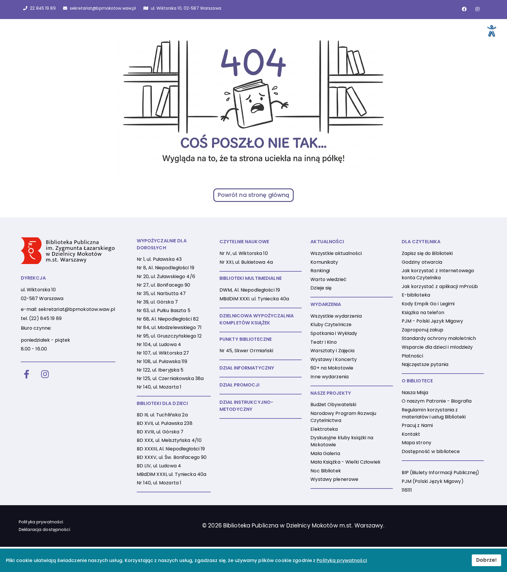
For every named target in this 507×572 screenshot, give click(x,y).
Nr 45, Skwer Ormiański (246, 350)
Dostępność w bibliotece (431, 451)
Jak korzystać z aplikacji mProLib (440, 286)
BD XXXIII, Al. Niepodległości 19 (171, 448)
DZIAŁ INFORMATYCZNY (246, 368)
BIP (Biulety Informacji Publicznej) (440, 472)
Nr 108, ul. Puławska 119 (162, 361)
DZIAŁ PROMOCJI (239, 385)
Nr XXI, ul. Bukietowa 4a (246, 262)
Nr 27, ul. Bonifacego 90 (163, 285)
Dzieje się (321, 288)
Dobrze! (486, 560)
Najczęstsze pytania (425, 364)
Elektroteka (324, 429)
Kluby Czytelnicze (330, 324)
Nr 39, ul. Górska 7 (157, 302)
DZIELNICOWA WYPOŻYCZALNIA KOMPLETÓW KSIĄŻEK (256, 319)
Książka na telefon (423, 312)
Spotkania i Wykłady (333, 333)
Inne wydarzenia (329, 376)
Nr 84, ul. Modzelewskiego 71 (169, 327)
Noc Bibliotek (325, 470)
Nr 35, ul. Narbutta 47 (161, 293)
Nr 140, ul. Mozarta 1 (159, 387)
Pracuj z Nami (417, 425)
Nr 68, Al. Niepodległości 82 (168, 319)
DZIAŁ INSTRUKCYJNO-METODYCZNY (246, 406)
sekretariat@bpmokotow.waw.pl (76, 309)
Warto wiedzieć (328, 279)
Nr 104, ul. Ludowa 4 (159, 344)
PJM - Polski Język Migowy (432, 321)
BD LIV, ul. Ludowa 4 (159, 465)
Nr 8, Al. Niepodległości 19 (165, 267)
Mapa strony (416, 442)
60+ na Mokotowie (331, 368)
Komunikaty (324, 262)
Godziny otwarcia (422, 262)
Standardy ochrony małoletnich (439, 338)
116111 (407, 490)
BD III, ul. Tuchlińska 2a (162, 414)
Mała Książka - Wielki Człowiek (345, 462)
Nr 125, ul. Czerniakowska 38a (170, 378)
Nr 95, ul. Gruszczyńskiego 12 (169, 336)
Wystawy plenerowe (334, 479)
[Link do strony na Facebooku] (464, 9)
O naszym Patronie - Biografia (436, 401)
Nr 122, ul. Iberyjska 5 (160, 370)
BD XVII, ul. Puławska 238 (164, 423)
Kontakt (411, 434)
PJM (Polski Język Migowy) (433, 481)
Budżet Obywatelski (333, 404)
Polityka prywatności (41, 522)
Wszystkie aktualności (336, 253)
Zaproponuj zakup (423, 329)
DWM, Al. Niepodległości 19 (249, 290)
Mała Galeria (325, 453)
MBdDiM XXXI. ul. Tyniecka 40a (254, 298)
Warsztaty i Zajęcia (332, 350)
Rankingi (320, 270)
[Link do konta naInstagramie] (477, 9)
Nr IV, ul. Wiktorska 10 (243, 253)
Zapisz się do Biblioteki (427, 253)
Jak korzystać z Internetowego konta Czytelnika (438, 274)
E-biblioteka (416, 295)
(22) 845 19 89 (45, 318)
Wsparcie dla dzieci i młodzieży (437, 347)
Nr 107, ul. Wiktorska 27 (163, 353)
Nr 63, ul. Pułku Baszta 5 (163, 310)
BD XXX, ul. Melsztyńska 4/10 (169, 440)
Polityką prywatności (342, 560)
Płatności (412, 356)
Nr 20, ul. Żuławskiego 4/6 (166, 276)
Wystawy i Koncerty (333, 359)
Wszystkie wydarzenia (335, 316)
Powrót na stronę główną (254, 195)
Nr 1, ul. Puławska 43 (159, 259)
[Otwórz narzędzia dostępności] (491, 30)
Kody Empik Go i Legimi (428, 303)
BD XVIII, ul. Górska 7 (160, 431)
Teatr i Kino (323, 342)
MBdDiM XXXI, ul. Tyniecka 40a (171, 474)
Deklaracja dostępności (44, 529)
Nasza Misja (415, 392)
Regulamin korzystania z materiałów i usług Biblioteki (434, 413)
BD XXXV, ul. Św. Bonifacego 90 (172, 457)
